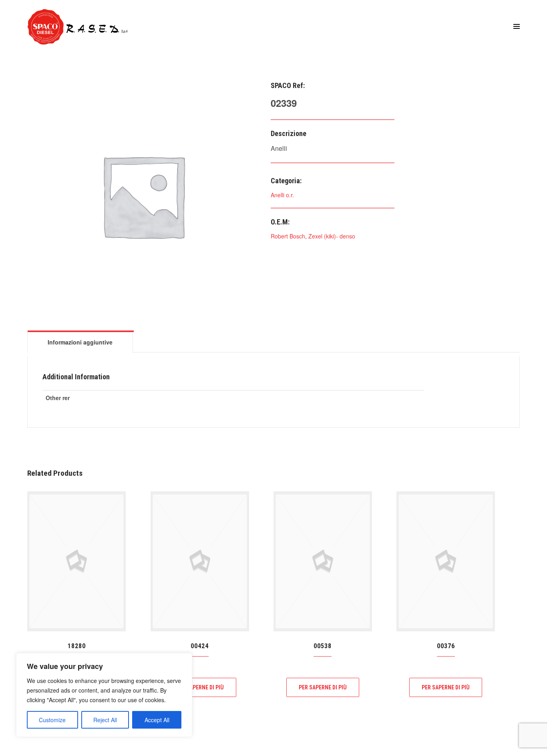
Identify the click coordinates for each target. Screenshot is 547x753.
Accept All (157, 720)
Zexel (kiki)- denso (331, 236)
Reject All (105, 720)
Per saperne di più (200, 687)
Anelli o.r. (282, 195)
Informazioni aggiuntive (80, 342)
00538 (323, 646)
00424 (200, 646)
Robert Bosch (288, 236)
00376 (446, 646)
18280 (77, 646)
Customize (52, 720)
